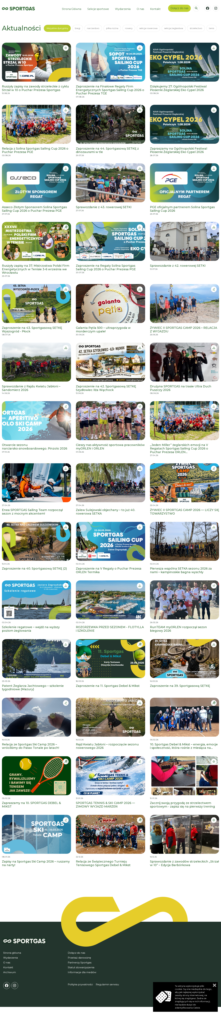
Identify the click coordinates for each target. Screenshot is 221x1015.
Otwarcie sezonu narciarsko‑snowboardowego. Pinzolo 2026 (34, 446)
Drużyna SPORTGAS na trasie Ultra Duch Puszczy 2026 (180, 388)
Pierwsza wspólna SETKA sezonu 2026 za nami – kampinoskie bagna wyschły (181, 570)
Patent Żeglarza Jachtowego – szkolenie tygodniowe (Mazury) (33, 687)
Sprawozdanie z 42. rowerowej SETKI (178, 265)
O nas (6, 962)
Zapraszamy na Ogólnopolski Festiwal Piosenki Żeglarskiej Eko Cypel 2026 (178, 150)
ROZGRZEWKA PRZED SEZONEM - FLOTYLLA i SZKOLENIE (110, 629)
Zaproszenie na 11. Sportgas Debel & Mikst (108, 686)
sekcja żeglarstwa (173, 28)
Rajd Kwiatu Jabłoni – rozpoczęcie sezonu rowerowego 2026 (107, 746)
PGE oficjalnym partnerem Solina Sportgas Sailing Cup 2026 (182, 209)
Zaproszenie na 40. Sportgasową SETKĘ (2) (34, 568)
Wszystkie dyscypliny (57, 28)
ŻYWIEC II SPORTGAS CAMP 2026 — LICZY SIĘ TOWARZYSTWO (184, 511)
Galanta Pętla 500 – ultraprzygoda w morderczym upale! (103, 329)
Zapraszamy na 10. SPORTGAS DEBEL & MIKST (31, 804)
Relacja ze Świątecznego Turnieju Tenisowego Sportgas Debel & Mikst (103, 863)
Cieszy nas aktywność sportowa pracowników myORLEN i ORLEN (110, 446)
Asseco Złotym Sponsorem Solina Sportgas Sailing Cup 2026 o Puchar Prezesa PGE (34, 209)
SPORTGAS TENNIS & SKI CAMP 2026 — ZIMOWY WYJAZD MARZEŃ (105, 804)
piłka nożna (112, 28)
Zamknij (214, 985)
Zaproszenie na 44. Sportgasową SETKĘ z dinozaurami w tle (107, 150)
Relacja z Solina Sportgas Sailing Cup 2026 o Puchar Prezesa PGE (35, 150)
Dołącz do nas (179, 8)
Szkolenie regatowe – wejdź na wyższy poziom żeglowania (31, 629)
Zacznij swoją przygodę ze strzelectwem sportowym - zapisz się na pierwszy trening (182, 804)
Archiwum (9, 972)
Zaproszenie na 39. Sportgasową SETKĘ (180, 686)
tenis (211, 28)
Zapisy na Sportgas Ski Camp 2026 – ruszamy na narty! (36, 863)
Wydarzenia (10, 957)
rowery (129, 28)
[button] (196, 8)
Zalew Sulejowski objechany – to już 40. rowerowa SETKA (105, 511)
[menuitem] (71, 9)
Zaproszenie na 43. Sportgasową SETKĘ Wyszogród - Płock (32, 329)
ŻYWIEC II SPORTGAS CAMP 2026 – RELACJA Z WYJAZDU (183, 329)
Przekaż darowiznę (79, 957)
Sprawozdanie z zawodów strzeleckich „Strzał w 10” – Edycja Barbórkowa (184, 863)
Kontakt (8, 967)
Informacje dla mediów (82, 972)
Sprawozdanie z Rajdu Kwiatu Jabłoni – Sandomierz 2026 (31, 388)
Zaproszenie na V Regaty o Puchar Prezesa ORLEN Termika (108, 570)
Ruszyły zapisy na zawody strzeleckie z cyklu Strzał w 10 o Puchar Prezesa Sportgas (35, 88)
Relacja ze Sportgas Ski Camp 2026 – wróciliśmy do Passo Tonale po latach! (30, 746)
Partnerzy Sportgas (79, 962)
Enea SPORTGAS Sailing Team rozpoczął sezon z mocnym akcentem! (32, 511)
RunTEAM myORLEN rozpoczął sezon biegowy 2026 (178, 629)
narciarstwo (93, 28)
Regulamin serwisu (107, 984)
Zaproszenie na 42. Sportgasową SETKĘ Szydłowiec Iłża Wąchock (106, 388)
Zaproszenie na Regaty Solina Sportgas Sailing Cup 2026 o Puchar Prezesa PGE (106, 267)
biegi (77, 28)
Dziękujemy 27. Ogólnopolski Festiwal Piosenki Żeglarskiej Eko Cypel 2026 (178, 88)
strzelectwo (196, 28)
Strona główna (12, 952)
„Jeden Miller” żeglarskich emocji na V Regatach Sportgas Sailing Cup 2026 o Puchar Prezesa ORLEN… (179, 448)
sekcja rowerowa (148, 28)
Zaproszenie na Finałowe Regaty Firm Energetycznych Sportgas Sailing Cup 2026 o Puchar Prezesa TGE (110, 90)
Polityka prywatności (80, 984)
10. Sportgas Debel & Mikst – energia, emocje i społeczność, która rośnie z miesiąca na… (184, 746)
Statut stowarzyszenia (81, 967)
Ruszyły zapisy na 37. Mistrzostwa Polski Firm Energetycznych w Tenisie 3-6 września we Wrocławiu (35, 269)
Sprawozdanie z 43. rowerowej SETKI (104, 207)
